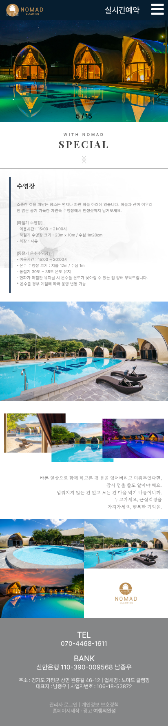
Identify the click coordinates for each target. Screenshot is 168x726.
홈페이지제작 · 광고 (84, 711)
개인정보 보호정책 (100, 705)
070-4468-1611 (84, 643)
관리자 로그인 (63, 705)
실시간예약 (122, 10)
